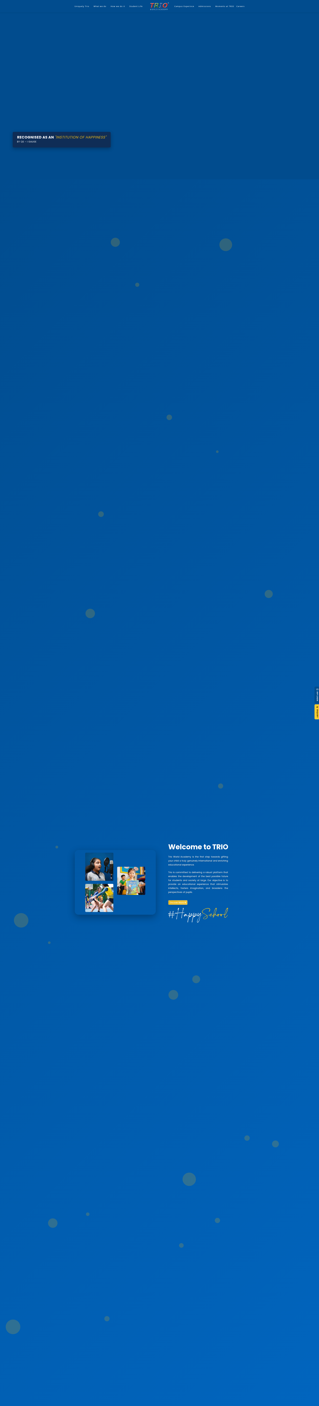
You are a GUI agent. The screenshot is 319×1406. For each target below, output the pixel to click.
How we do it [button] (118, 6)
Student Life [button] (136, 6)
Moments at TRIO (224, 6)
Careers (240, 6)
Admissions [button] (205, 6)
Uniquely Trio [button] (82, 6)
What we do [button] (100, 6)
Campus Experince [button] (184, 6)
